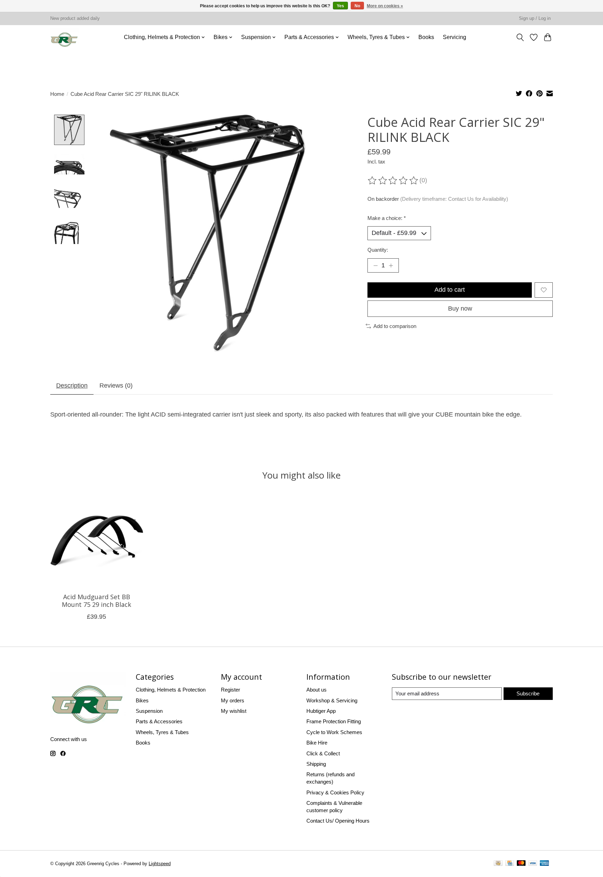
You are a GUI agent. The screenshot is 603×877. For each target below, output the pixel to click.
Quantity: (377, 250)
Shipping (316, 764)
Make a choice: (386, 218)
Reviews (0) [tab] (116, 385)
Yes (340, 5)
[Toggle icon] (520, 37)
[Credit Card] (509, 864)
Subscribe (527, 693)
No (357, 5)
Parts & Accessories (159, 721)
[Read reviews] (393, 180)
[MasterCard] (521, 864)
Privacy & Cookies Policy (335, 792)
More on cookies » (385, 5)
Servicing (454, 37)
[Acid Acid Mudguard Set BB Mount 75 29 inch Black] (96, 541)
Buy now (460, 308)
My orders (232, 700)
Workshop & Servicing (331, 700)
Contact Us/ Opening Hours (338, 821)
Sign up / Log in (535, 18)
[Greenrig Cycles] (64, 37)
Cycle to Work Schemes (334, 732)
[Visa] (532, 864)
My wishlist (233, 711)
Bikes (142, 700)
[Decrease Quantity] (375, 265)
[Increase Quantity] (391, 265)
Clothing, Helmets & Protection (171, 690)
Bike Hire (316, 743)
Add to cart (449, 289)
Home (57, 94)
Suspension (149, 711)
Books (426, 37)
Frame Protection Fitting (333, 721)
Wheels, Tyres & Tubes (162, 732)
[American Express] (544, 864)
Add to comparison (394, 326)
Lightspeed (160, 863)
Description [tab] (72, 385)
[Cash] (498, 864)
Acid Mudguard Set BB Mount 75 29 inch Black (96, 601)
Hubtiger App (321, 711)
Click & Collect (323, 753)
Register (230, 690)
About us (316, 690)
